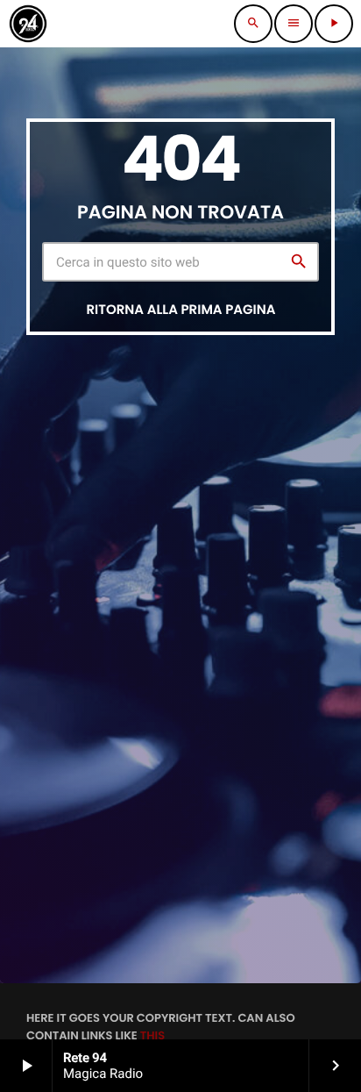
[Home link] (28, 24)
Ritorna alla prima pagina (180, 310)
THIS (152, 1035)
